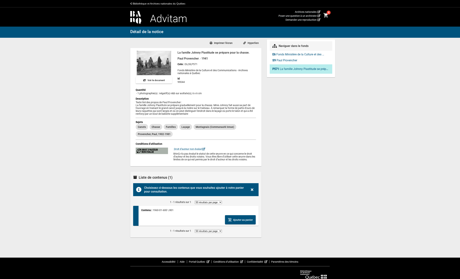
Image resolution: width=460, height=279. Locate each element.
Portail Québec (200, 261)
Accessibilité (169, 261)
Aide (182, 261)
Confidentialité (258, 261)
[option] (142, 127)
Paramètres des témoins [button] (284, 261)
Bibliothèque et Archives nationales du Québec (158, 3)
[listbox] (196, 130)
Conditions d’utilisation (229, 261)
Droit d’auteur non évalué (187, 149)
